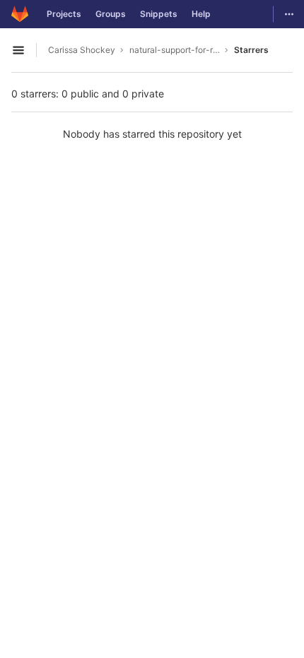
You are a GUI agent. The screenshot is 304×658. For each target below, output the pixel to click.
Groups (110, 13)
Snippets (158, 13)
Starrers (251, 49)
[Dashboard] (20, 14)
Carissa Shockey (81, 49)
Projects (64, 13)
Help (201, 13)
